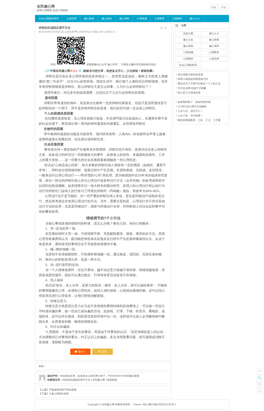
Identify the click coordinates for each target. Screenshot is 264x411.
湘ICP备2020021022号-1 (162, 404)
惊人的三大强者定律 (189, 92)
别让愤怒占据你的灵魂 (190, 74)
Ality (145, 404)
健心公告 (188, 39)
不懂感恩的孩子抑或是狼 (63, 389)
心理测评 (177, 18)
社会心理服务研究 (49, 18)
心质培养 (71, 18)
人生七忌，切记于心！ (190, 110)
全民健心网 (46, 6)
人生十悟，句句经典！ (190, 115)
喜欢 (81, 351)
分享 (104, 351)
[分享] (259, 378)
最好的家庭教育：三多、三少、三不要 (199, 120)
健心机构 (107, 18)
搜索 (213, 7)
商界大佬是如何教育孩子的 (193, 79)
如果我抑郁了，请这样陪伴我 (194, 102)
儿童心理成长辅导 (59, 393)
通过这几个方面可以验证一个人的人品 (199, 83)
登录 (223, 7)
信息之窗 (188, 33)
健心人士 (195, 18)
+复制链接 (111, 379)
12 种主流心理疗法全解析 (192, 106)
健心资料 (124, 18)
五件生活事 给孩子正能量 (192, 88)
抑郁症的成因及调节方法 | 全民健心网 (83, 379)
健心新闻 (89, 18)
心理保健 (142, 18)
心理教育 (159, 18)
